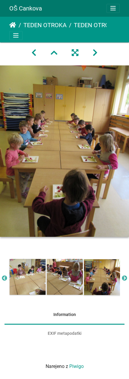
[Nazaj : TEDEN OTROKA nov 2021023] (34, 52)
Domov (12, 25)
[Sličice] (54, 52)
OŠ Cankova (25, 8)
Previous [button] (5, 278)
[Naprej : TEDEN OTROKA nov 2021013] (95, 52)
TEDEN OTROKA (45, 25)
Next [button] (125, 278)
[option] (27, 277)
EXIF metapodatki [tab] (65, 333)
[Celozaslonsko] (75, 52)
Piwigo (76, 366)
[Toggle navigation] (113, 8)
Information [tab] (64, 314)
